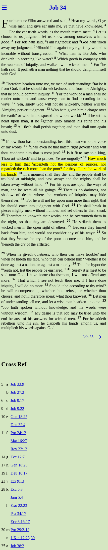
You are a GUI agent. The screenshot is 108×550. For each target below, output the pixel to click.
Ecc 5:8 (17, 489)
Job (51, 7)
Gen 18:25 (19, 416)
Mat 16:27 (19, 441)
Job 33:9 (17, 384)
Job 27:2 (17, 392)
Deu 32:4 (18, 425)
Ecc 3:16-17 (20, 521)
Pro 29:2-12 (20, 530)
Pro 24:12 (18, 433)
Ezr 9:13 (17, 481)
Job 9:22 (17, 408)
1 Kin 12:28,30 (23, 538)
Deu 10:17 (19, 473)
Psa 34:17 (18, 513)
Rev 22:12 (19, 449)
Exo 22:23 (19, 505)
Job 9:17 (17, 400)
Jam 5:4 (17, 497)
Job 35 (88, 337)
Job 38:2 (17, 546)
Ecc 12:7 (18, 457)
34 (65, 7)
